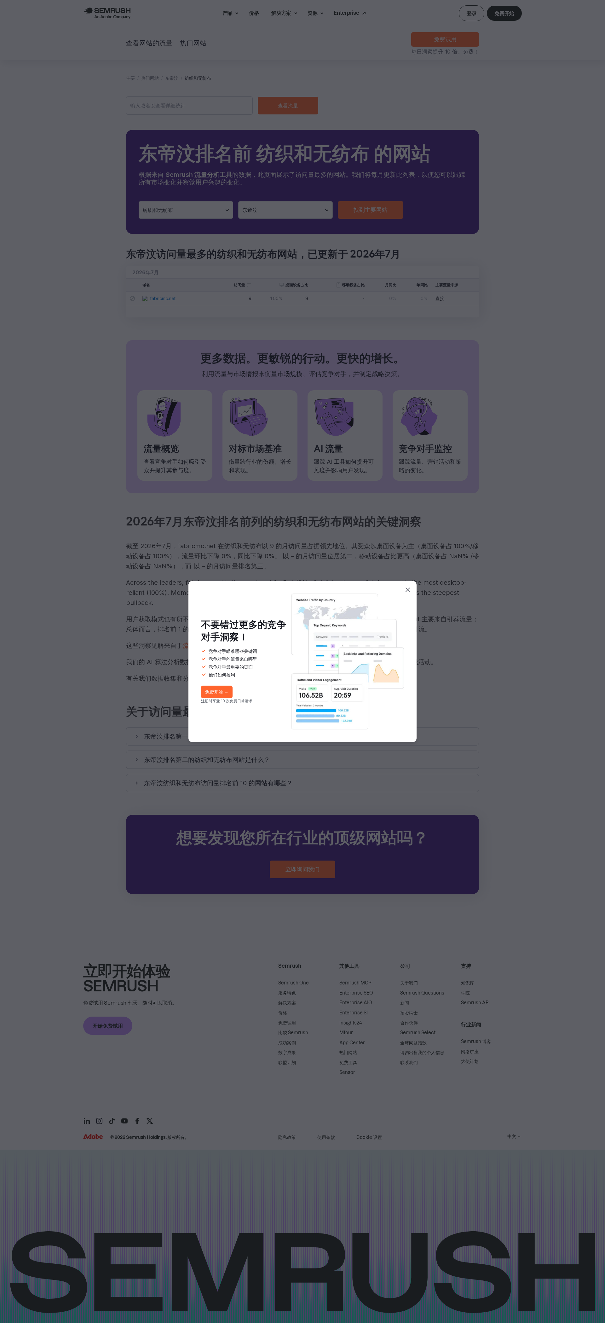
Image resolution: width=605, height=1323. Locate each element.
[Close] (407, 589)
